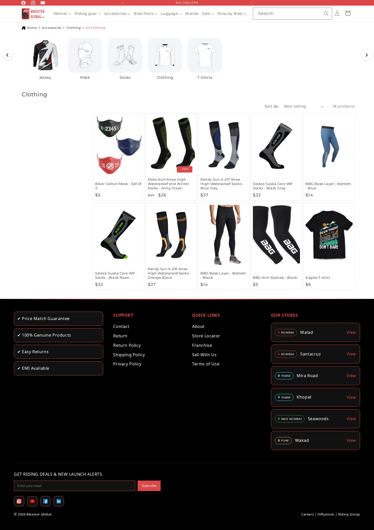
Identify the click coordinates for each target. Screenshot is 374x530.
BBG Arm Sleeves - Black (275, 277)
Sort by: (272, 106)
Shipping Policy (129, 354)
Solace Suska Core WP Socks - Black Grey (273, 186)
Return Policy (127, 345)
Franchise (202, 345)
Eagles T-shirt (318, 277)
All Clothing (95, 28)
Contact (121, 326)
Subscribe (149, 486)
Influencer (326, 514)
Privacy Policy (127, 364)
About (198, 326)
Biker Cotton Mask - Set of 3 (118, 186)
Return (120, 336)
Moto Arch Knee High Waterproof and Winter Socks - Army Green (168, 183)
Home (32, 28)
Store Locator (206, 336)
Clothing (73, 28)
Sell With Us (204, 354)
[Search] (326, 13)
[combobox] (292, 13)
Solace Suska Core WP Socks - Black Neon (115, 275)
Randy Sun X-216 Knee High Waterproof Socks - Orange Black (169, 273)
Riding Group (349, 514)
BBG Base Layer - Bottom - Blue (328, 186)
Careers (307, 514)
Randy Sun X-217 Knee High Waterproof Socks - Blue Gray (222, 183)
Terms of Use (205, 364)
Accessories (52, 28)
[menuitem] (62, 13)
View (351, 332)
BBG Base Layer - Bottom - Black (223, 275)
